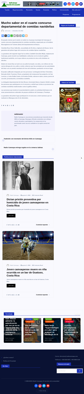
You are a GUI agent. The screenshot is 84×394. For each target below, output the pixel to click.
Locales (7, 10)
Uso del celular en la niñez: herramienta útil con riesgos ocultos (32, 330)
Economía (46, 10)
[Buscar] (79, 371)
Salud (36, 319)
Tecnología (29, 321)
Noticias (28, 319)
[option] (12, 330)
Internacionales (64, 10)
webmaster (7, 30)
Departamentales (18, 10)
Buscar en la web (63, 364)
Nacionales (29, 10)
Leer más (11, 215)
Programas (66, 14)
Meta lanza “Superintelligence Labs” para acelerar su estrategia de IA (52, 330)
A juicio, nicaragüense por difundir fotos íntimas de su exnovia (71, 330)
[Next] (79, 314)
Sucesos (38, 10)
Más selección (76, 10)
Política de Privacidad (9, 361)
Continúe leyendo (42, 225)
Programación (76, 14)
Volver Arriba (42, 390)
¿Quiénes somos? (8, 357)
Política (54, 10)
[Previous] (76, 314)
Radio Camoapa (14, 195)
